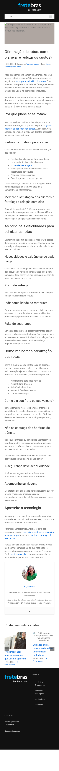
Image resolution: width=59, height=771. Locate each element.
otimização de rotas (13, 67)
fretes (48, 64)
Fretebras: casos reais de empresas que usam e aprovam (15, 655)
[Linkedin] (29, 611)
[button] (7, 649)
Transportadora (32, 64)
